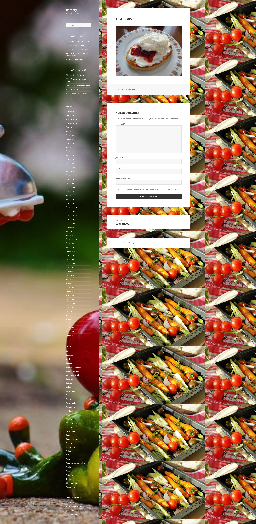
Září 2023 (69, 131)
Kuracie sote (81, 75)
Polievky (69, 443)
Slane (68, 471)
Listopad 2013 (71, 271)
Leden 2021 (70, 167)
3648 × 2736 (132, 89)
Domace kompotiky (73, 371)
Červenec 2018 (71, 175)
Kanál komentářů (72, 510)
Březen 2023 (71, 143)
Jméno (119, 158)
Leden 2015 (70, 223)
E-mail (119, 168)
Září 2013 (69, 279)
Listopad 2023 (71, 123)
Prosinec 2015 (71, 215)
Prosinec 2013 (71, 267)
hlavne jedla (71, 391)
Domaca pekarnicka (73, 367)
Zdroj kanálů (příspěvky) (75, 506)
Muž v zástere (71, 423)
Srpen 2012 (70, 319)
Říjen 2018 (70, 171)
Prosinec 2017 (71, 191)
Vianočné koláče (72, 483)
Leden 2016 (70, 211)
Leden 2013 (70, 303)
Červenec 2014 (71, 239)
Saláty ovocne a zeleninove (76, 463)
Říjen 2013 (70, 275)
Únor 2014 (70, 259)
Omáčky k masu (72, 439)
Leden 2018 (70, 187)
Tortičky (69, 479)
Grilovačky (70, 379)
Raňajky (69, 455)
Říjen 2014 (70, 231)
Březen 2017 (71, 203)
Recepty (71, 10)
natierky (69, 427)
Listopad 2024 (71, 111)
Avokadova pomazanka (75, 60)
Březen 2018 (71, 179)
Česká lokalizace (72, 514)
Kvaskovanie (71, 403)
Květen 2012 (71, 331)
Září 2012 (69, 315)
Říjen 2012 (70, 311)
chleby (68, 359)
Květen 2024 (71, 115)
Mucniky (69, 419)
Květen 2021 (71, 155)
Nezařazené (70, 431)
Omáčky (69, 435)
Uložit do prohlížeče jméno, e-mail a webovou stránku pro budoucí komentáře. (148, 189)
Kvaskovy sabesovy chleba (81, 85)
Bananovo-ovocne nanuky (76, 45)
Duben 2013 (70, 291)
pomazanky (70, 447)
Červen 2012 (71, 327)
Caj (67, 351)
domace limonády (73, 375)
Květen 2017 (71, 199)
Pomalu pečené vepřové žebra (77, 41)
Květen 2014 (71, 247)
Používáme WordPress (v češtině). (129, 243)
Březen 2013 (71, 295)
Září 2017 (69, 195)
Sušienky (69, 475)
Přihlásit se (70, 502)
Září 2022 (69, 147)
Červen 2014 (71, 243)
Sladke (68, 467)
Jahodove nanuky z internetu (77, 49)
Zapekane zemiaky (73, 487)
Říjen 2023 (70, 127)
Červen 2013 (71, 287)
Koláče (68, 399)
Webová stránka (123, 178)
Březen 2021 (71, 159)
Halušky (69, 387)
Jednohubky (70, 395)
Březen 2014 (71, 255)
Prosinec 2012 (71, 307)
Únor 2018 (70, 183)
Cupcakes (69, 363)
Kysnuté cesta (71, 407)
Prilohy (69, 451)
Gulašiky (69, 383)
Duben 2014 (70, 251)
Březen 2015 (71, 219)
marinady (70, 411)
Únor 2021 (70, 163)
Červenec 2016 (71, 207)
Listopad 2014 (71, 227)
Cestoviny (70, 355)
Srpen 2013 (70, 283)
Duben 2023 (70, 139)
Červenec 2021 (71, 151)
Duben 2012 (70, 335)
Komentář (121, 124)
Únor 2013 (70, 299)
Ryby (68, 459)
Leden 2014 (70, 263)
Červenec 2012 (71, 323)
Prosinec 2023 (71, 119)
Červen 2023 (71, 135)
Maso (68, 415)
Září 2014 (69, 235)
